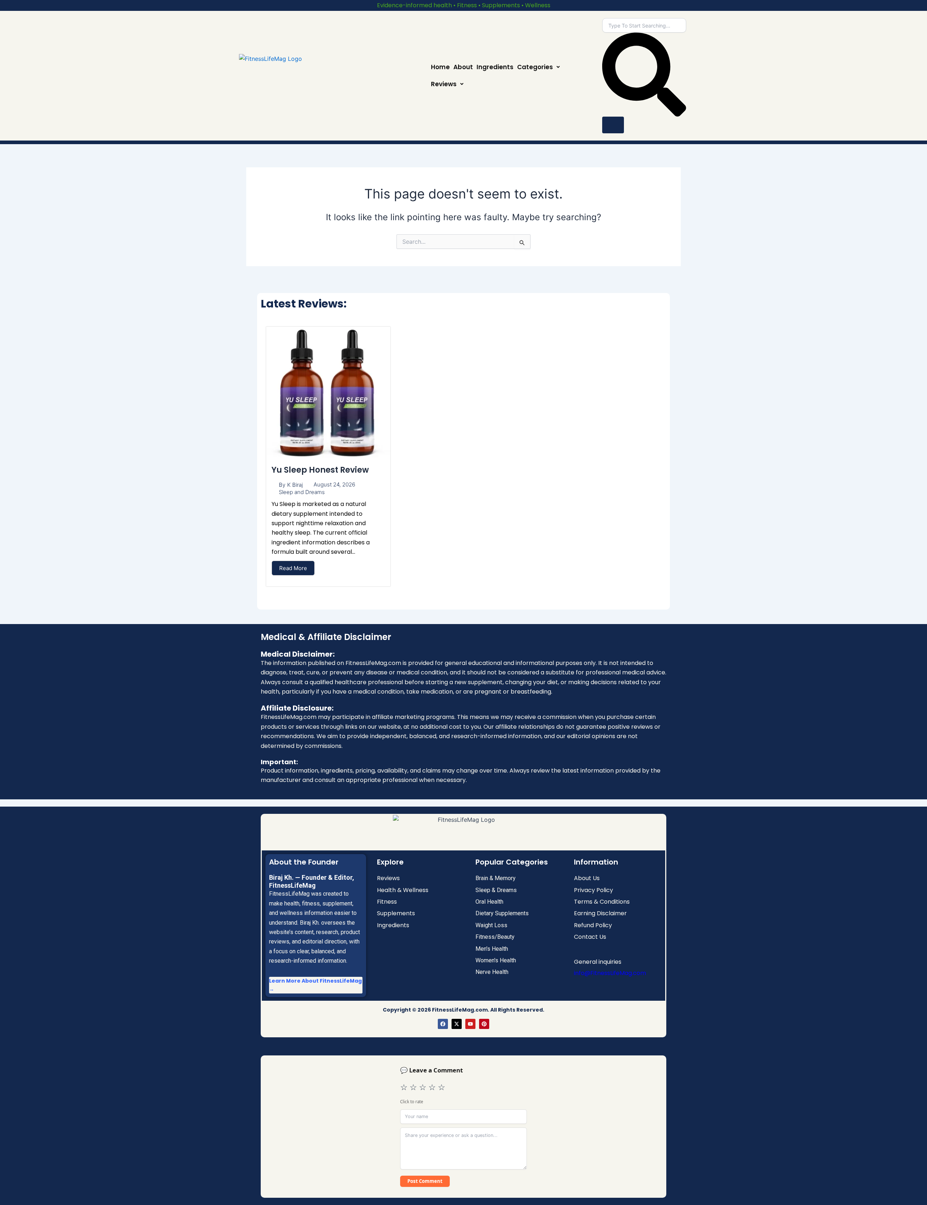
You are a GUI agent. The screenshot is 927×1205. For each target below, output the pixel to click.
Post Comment (424, 1181)
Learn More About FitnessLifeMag (315, 980)
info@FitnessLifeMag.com (610, 973)
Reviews (444, 84)
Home (440, 67)
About (463, 67)
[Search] (613, 125)
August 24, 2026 (334, 484)
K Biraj (295, 485)
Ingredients (495, 67)
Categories (535, 67)
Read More (293, 568)
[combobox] (644, 25)
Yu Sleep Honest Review (320, 470)
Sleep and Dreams (302, 492)
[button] (538, 67)
